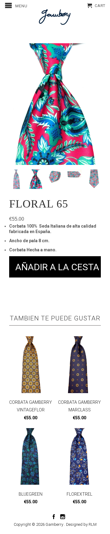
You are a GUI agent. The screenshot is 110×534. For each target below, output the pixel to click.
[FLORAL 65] (55, 104)
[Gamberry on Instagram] (62, 516)
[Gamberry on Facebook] (53, 516)
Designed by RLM (81, 524)
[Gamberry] (55, 17)
